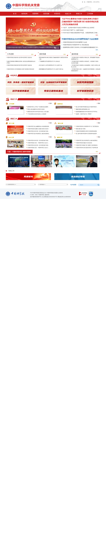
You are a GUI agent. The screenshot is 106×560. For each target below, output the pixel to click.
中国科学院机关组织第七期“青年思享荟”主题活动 (19, 57)
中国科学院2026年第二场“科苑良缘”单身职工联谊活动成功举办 (43, 131)
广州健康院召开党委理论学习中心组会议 (49, 61)
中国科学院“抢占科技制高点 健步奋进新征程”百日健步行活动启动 (44, 133)
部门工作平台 (96, 2)
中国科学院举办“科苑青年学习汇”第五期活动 (76, 44)
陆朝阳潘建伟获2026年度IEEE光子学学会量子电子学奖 (90, 111)
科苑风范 (57, 13)
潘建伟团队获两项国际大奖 (83, 109)
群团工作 (79, 13)
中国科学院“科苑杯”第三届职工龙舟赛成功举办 (88, 145)
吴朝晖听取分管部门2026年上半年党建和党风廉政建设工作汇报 (81, 47)
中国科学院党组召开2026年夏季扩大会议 (75, 42)
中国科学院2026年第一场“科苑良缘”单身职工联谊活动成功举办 (43, 145)
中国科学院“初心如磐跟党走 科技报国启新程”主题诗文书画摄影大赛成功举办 (47, 126)
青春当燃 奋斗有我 (80, 128)
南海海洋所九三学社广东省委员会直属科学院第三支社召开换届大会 (44, 106)
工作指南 (90, 13)
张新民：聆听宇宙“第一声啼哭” (84, 114)
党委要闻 (35, 13)
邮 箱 (83, 2)
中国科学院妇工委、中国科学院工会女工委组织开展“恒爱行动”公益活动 (45, 142)
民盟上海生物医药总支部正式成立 (36, 109)
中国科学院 (89, 2)
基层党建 (46, 13)
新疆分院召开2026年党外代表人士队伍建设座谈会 (40, 111)
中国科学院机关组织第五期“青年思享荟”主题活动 (19, 65)
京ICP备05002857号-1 (36, 196)
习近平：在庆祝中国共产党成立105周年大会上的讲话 (78, 27)
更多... (97, 35)
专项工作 (11, 171)
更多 (50, 103)
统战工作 (68, 13)
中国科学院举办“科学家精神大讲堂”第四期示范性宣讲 (20, 69)
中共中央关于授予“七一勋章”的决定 (73, 30)
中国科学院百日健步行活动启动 (84, 142)
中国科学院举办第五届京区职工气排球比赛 (87, 147)
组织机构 (24, 13)
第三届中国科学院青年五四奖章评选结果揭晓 (87, 133)
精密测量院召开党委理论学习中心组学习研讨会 (51, 69)
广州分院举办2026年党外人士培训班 (36, 114)
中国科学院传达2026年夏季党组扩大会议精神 (80, 39)
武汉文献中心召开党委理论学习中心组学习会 (50, 65)
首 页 (14, 13)
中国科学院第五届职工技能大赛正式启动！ (38, 128)
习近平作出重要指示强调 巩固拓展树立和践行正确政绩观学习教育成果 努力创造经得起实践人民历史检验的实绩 (80, 21)
